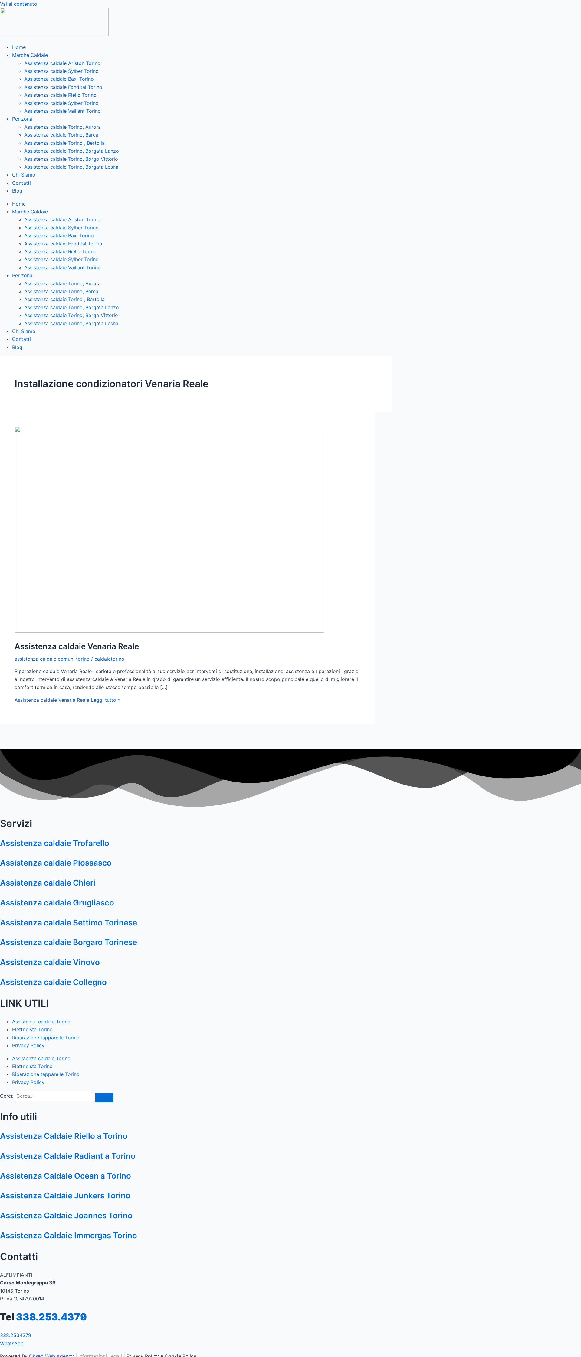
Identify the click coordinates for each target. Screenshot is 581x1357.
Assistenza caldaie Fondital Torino (63, 87)
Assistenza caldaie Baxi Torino (59, 79)
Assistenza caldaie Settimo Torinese (68, 922)
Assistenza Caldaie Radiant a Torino (68, 1156)
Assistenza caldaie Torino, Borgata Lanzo (71, 151)
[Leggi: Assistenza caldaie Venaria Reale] (169, 631)
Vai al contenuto (18, 4)
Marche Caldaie (30, 55)
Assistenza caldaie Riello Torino (60, 95)
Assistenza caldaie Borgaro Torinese (68, 942)
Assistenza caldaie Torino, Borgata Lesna (71, 167)
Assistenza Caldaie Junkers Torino (65, 1195)
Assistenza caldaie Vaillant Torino (62, 111)
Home (19, 47)
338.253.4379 (51, 1317)
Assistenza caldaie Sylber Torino (61, 71)
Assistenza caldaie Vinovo (50, 962)
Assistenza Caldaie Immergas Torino (68, 1235)
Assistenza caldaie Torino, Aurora (62, 127)
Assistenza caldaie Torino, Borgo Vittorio (71, 159)
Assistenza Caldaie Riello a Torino (63, 1136)
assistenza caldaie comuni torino (52, 659)
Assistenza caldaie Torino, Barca (61, 135)
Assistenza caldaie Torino (41, 1022)
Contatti (21, 183)
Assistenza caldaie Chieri (47, 882)
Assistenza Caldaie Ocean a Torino (65, 1175)
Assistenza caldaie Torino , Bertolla (64, 143)
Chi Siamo (23, 175)
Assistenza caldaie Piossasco (56, 862)
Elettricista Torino (32, 1029)
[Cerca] (104, 1097)
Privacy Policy (28, 1045)
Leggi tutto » (67, 700)
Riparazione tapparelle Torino (46, 1038)
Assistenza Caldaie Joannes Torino (66, 1215)
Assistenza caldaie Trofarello (54, 843)
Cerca (7, 1096)
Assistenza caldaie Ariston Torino (62, 63)
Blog (17, 191)
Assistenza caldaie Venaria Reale (77, 646)
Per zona (22, 119)
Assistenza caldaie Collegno (53, 982)
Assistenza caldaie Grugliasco (57, 902)
